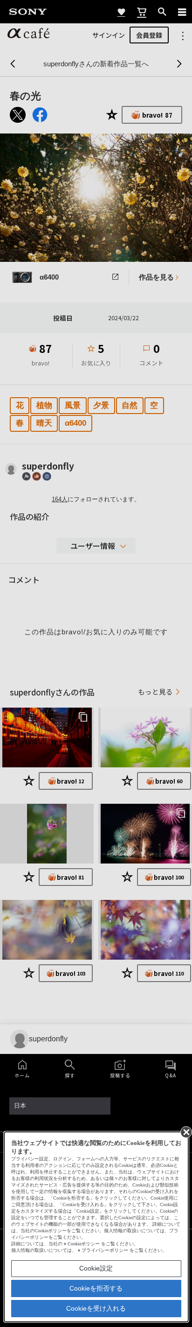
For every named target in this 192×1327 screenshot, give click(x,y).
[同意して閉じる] (185, 1131)
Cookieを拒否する (96, 1288)
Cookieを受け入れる (96, 1308)
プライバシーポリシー (105, 1250)
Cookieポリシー (84, 1243)
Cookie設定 (96, 1268)
